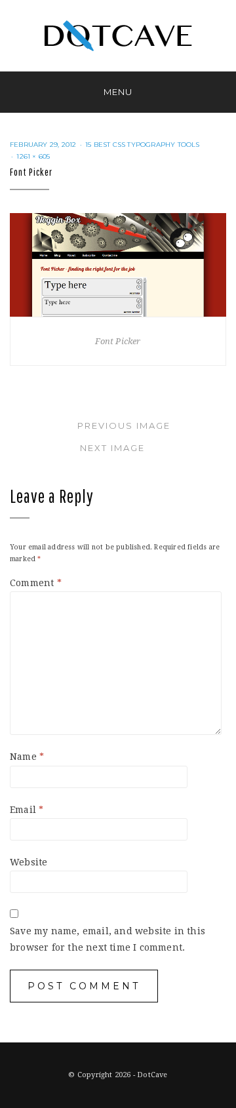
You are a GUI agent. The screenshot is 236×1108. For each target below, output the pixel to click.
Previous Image (123, 425)
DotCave (152, 1075)
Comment (36, 583)
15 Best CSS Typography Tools (142, 144)
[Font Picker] (118, 263)
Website (28, 862)
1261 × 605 (33, 156)
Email (26, 809)
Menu (118, 92)
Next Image (112, 448)
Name (27, 756)
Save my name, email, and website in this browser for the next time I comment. (107, 939)
